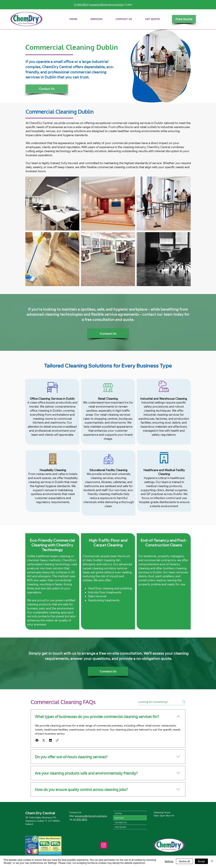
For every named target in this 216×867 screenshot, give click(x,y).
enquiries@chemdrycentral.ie (106, 4)
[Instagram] (103, 845)
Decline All (184, 861)
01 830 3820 (81, 4)
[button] (96, 19)
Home (118, 813)
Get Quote (120, 827)
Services (119, 817)
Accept (201, 861)
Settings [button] (169, 861)
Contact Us (121, 822)
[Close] (212, 861)
